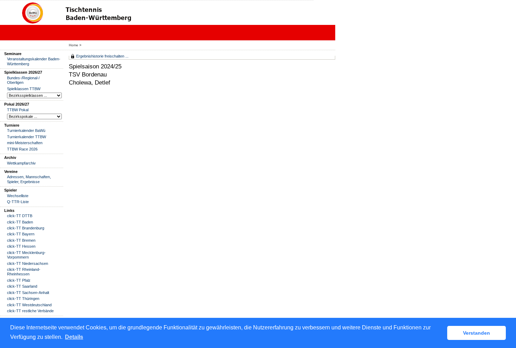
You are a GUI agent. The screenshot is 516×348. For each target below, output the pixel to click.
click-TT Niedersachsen (27, 263)
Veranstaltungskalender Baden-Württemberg (33, 61)
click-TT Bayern (20, 234)
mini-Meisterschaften (24, 143)
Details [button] (74, 337)
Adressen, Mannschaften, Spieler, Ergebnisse (29, 179)
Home (73, 45)
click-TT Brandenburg (25, 228)
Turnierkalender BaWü (26, 130)
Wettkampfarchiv (21, 163)
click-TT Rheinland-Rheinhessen (23, 271)
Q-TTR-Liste (18, 202)
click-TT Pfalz (19, 280)
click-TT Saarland (22, 286)
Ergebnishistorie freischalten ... (102, 56)
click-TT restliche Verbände (30, 311)
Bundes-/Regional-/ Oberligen (23, 80)
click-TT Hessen (21, 246)
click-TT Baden (20, 222)
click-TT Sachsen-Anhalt (28, 292)
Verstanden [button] (476, 333)
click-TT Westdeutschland (29, 305)
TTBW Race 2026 (22, 149)
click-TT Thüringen (23, 298)
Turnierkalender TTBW (26, 137)
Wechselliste (17, 196)
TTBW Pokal (17, 110)
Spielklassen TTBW (23, 89)
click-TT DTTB (19, 216)
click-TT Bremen (21, 240)
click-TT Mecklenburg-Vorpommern (26, 254)
